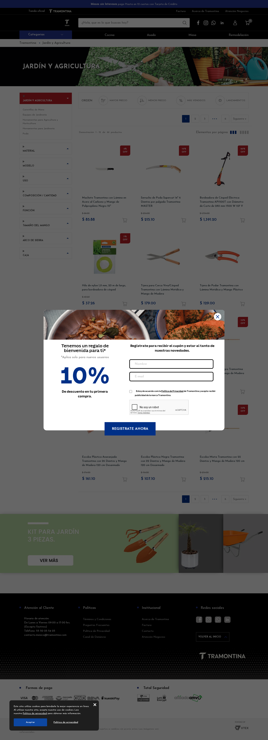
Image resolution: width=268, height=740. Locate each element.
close (94, 704)
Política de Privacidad (172, 391)
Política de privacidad (35, 713)
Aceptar (30, 722)
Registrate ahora (130, 429)
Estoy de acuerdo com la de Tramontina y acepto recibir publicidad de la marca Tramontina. (175, 392)
